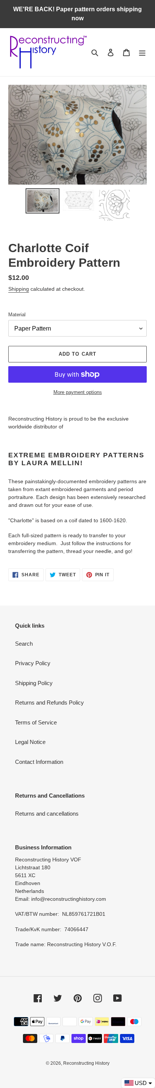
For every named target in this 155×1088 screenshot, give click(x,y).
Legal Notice (30, 742)
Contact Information (39, 762)
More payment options (77, 392)
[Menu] (142, 52)
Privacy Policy (32, 663)
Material (17, 314)
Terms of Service (36, 722)
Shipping (18, 289)
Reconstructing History (86, 1063)
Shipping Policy (34, 683)
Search (24, 643)
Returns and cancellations (47, 813)
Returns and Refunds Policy (49, 702)
